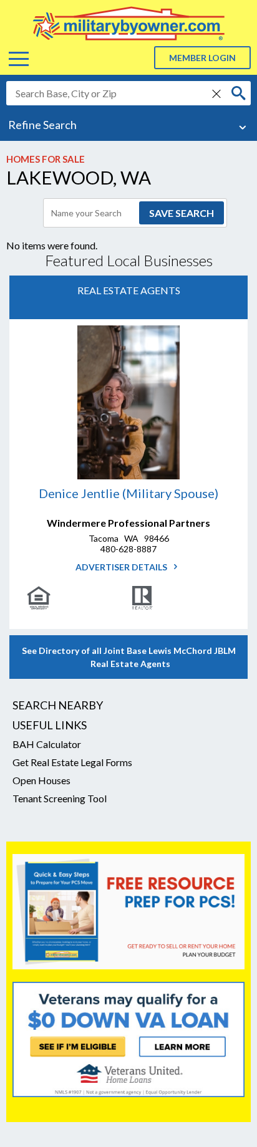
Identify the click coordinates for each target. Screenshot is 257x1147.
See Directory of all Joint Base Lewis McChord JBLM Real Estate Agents (129, 657)
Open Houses (41, 780)
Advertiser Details (122, 567)
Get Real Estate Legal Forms (72, 762)
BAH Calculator (46, 744)
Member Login (202, 57)
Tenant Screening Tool (59, 798)
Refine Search (42, 125)
